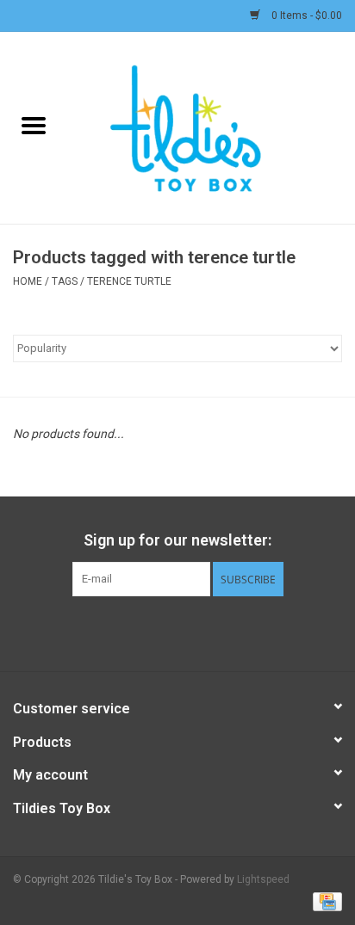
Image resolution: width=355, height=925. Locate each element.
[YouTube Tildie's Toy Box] (193, 631)
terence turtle (129, 281)
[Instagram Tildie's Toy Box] (223, 631)
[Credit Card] (324, 901)
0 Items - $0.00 (305, 15)
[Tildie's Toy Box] (211, 126)
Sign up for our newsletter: (177, 540)
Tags (65, 281)
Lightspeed (263, 879)
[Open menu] (33, 125)
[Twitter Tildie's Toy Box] (163, 631)
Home (27, 281)
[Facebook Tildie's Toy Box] (132, 631)
